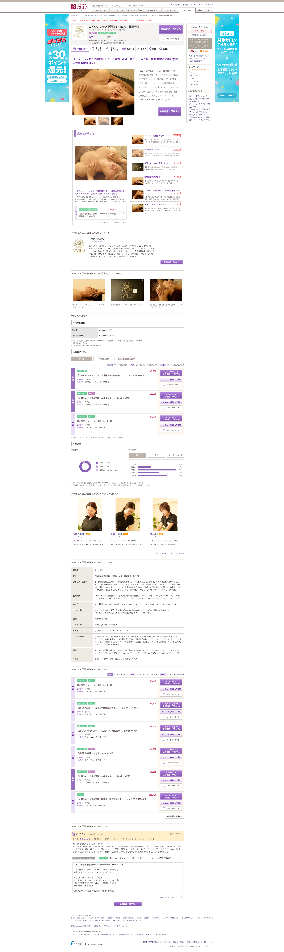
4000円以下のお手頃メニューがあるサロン (109, 920)
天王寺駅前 (155, 918)
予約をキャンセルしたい (198, 115)
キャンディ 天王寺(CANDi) (157, 934)
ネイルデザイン (194, 85)
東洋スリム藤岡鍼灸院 (119, 934)
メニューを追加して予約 (172, 379)
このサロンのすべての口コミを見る (170, 897)
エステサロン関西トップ (109, 15)
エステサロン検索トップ (182, 5)
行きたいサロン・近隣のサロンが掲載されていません (199, 100)
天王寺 (139, 918)
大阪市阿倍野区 (128, 918)
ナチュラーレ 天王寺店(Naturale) (101, 934)
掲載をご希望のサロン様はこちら (199, 942)
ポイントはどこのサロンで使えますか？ (199, 105)
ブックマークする (172, 39)
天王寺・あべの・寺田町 (97, 918)
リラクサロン (170, 10)
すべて (81, 359)
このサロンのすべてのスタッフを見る (169, 554)
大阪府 (110, 918)
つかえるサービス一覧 (197, 58)
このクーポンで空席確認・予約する (171, 373)
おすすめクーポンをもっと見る (114, 222)
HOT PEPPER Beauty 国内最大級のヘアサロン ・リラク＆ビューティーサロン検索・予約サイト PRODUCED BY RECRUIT (80, 7)
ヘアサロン (100, 10)
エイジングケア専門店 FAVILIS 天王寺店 (114, 26)
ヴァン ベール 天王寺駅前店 (80, 934)
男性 (156, 455)
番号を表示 (99, 570)
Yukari (81, 534)
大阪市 (118, 918)
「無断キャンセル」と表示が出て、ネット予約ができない (199, 118)
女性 (137, 455)
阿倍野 (146, 918)
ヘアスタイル (118, 10)
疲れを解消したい (188, 918)
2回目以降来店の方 (126, 359)
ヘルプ (210, 5)
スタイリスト (194, 75)
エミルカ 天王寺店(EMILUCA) (137, 934)
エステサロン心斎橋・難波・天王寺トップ (134, 15)
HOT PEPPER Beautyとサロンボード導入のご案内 (163, 942)
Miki (155, 534)
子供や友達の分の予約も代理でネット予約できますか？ (199, 110)
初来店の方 (104, 359)
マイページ (199, 5)
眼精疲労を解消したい (84, 920)
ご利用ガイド (208, 946)
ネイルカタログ (152, 10)
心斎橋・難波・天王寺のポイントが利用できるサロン (111, 926)
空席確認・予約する (171, 29)
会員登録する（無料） (200, 35)
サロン (191, 72)
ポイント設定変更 (195, 61)
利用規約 (181, 946)
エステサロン (187, 10)
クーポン (192, 78)
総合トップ (74, 15)
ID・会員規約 (171, 946)
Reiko (119, 534)
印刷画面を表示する (175, 816)
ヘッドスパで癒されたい (170, 918)
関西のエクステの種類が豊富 (80, 926)
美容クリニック (204, 10)
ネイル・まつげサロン (135, 10)
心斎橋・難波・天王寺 (78, 918)
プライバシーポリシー (194, 946)
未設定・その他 (175, 455)
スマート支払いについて (198, 96)
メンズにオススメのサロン (136, 920)
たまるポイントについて (198, 56)
